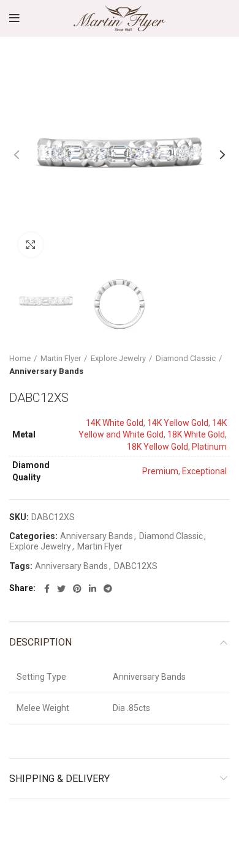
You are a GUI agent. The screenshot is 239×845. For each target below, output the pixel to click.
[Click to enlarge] (30, 245)
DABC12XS (135, 566)
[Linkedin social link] (92, 589)
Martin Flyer (60, 358)
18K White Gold (196, 434)
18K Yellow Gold (157, 447)
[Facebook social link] (46, 589)
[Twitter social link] (61, 589)
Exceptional (204, 471)
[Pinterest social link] (77, 589)
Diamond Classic (186, 358)
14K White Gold (114, 423)
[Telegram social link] (108, 589)
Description (40, 642)
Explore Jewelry (118, 358)
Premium (160, 471)
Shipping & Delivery (59, 778)
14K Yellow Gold (177, 423)
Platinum (209, 447)
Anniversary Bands (46, 371)
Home (20, 358)
